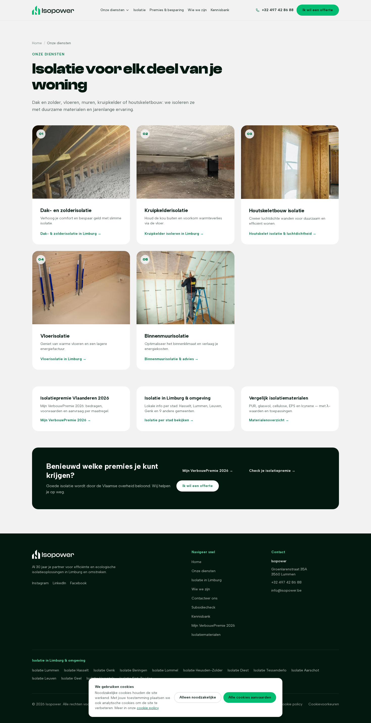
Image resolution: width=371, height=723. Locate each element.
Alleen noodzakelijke (197, 697)
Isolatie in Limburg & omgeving (58, 660)
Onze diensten (112, 10)
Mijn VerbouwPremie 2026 (213, 625)
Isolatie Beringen (133, 670)
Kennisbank (220, 10)
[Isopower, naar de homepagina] (53, 10)
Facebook (78, 583)
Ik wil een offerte (318, 10)
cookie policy (147, 708)
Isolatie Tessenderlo (270, 670)
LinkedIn (59, 583)
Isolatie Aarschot (305, 670)
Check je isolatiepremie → (272, 471)
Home (37, 43)
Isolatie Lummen (45, 670)
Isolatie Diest (238, 670)
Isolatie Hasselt (76, 670)
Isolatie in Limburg (207, 580)
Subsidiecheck (203, 607)
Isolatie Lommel (165, 670)
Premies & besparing (167, 10)
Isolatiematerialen (206, 635)
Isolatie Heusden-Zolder (203, 670)
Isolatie (140, 10)
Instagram (40, 583)
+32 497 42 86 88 (286, 582)
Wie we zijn (197, 10)
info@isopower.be (286, 590)
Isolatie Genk (104, 670)
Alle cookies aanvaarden (249, 697)
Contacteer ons (205, 598)
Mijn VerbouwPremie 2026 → (207, 471)
